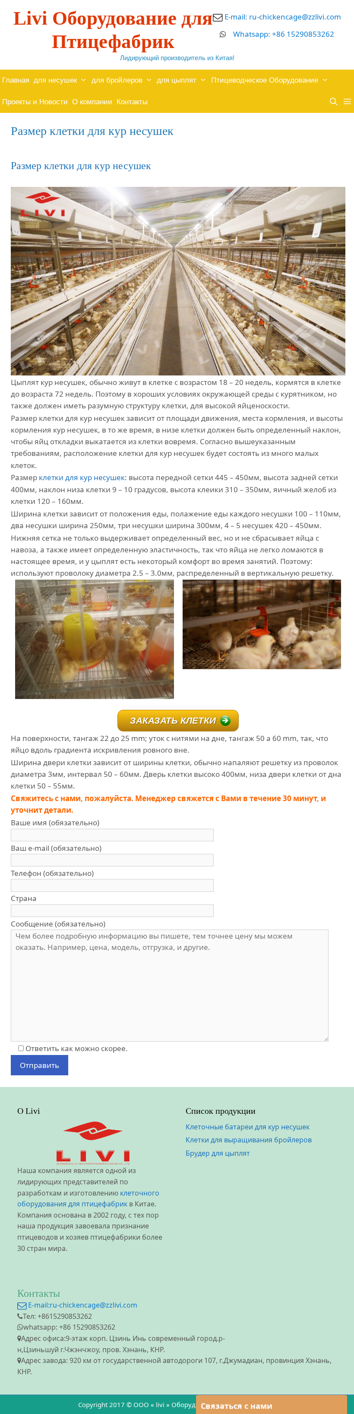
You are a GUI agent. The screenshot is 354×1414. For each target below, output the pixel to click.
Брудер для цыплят (218, 1153)
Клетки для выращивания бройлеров (249, 1140)
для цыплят (176, 80)
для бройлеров (117, 80)
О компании (92, 102)
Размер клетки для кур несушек (81, 165)
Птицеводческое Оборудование (264, 80)
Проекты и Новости (35, 102)
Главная (15, 80)
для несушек (55, 80)
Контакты (132, 102)
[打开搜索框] (333, 102)
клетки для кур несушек (82, 477)
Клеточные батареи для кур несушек (248, 1127)
